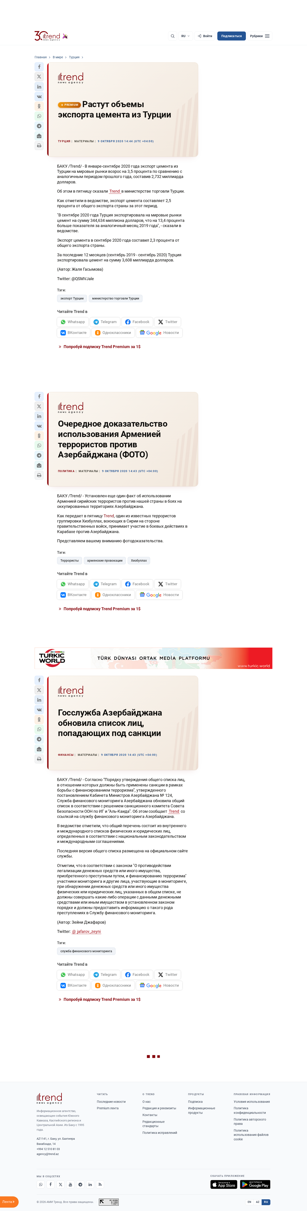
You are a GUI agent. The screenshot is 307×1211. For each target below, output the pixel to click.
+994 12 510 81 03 (48, 1149)
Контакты (149, 1115)
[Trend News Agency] (49, 1098)
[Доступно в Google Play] (255, 1184)
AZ (258, 1202)
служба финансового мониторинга (86, 951)
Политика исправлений (159, 1132)
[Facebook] (51, 1184)
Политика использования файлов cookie (251, 1135)
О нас (146, 1101)
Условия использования (252, 1101)
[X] (60, 1184)
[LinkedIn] (90, 1184)
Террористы (69, 560)
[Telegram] (80, 1184)
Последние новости (111, 1101)
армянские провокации (104, 560)
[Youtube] (70, 1184)
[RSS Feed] (100, 1184)
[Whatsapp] (41, 1184)
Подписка (195, 1101)
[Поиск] (172, 36)
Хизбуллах (139, 560)
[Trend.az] (51, 36)
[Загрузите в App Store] (223, 1184)
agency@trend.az (48, 1154)
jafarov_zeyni (89, 931)
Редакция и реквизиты (159, 1108)
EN (249, 1202)
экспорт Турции (72, 298)
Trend (115, 191)
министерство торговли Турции (115, 298)
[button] (39, 67)
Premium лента (108, 1108)
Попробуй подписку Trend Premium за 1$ (101, 346)
